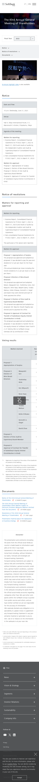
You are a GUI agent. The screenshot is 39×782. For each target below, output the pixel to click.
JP (25, 4)
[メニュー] (34, 4)
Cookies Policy (12, 764)
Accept (19, 778)
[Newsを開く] (34, 677)
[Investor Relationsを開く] (34, 702)
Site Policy (6, 747)
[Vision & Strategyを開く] (34, 685)
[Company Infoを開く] (34, 718)
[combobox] (24, 39)
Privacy (5, 742)
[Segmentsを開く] (34, 693)
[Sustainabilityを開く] (34, 710)
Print (7, 668)
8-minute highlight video (10, 84)
